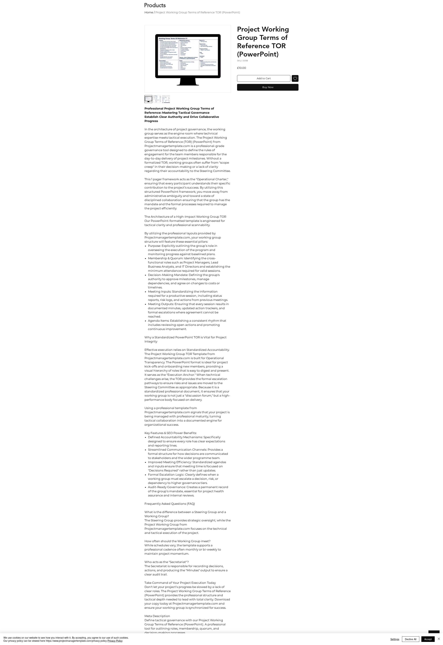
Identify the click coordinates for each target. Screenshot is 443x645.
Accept (428, 639)
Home (148, 12)
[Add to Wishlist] (295, 78)
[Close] (439, 639)
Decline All (410, 639)
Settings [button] (394, 639)
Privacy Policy (115, 640)
